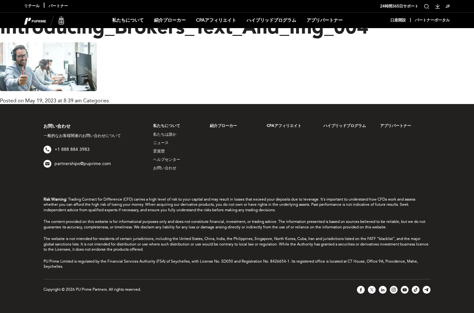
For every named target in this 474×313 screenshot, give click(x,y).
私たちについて (128, 20)
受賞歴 (159, 151)
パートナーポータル (432, 20)
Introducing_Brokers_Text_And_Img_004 (184, 28)
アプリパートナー (325, 20)
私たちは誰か (164, 134)
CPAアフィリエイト (216, 20)
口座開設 (398, 20)
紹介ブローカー (170, 20)
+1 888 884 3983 (72, 149)
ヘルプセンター (166, 159)
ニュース (161, 143)
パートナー (58, 6)
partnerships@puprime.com (82, 163)
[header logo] (44, 20)
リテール (32, 6)
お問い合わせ (164, 168)
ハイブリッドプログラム (271, 20)
